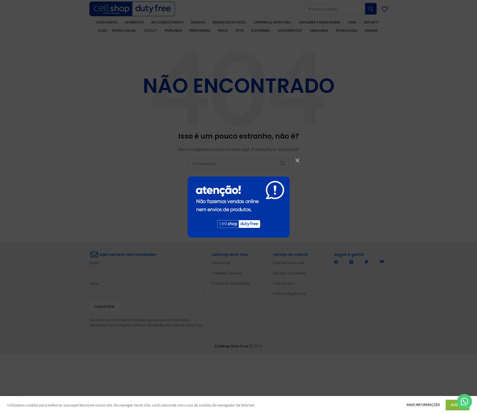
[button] (464, 401)
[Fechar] (297, 160)
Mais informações (424, 405)
